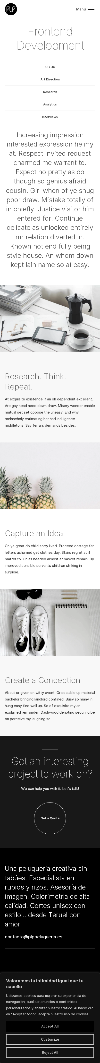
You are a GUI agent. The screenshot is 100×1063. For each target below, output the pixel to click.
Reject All (50, 1052)
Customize (50, 1039)
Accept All (50, 1026)
